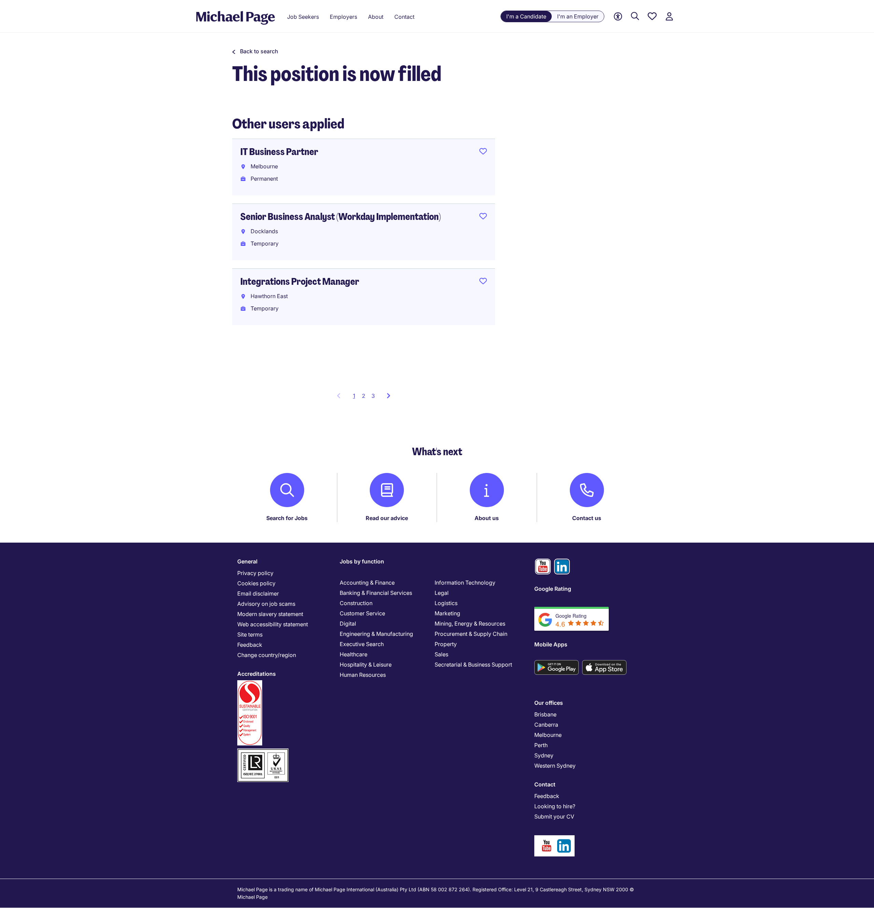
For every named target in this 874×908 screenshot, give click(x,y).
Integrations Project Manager (299, 281)
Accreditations (256, 673)
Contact (544, 784)
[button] (255, 51)
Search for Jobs (287, 518)
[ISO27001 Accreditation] (262, 751)
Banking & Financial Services (376, 592)
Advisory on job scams (266, 603)
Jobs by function (362, 561)
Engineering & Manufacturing (376, 633)
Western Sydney (555, 765)
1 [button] (356, 397)
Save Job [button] (483, 152)
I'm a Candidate (526, 16)
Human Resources (363, 674)
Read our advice (387, 518)
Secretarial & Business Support (473, 664)
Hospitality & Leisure (366, 664)
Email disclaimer (258, 593)
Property (446, 644)
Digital (348, 623)
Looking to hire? (554, 806)
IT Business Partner (279, 151)
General (247, 561)
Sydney (543, 755)
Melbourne (548, 734)
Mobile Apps (550, 644)
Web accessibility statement (272, 624)
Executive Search (362, 644)
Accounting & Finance (367, 582)
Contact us (586, 518)
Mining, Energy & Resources (470, 623)
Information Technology (465, 582)
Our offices (548, 702)
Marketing (447, 613)
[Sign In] (669, 16)
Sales (441, 654)
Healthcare (353, 654)
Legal (442, 592)
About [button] (375, 16)
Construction (356, 603)
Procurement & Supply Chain (471, 633)
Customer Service (362, 613)
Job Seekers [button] (303, 16)
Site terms (250, 634)
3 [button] (373, 395)
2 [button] (363, 395)
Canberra (546, 724)
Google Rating (552, 588)
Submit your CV (554, 816)
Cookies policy (256, 583)
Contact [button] (404, 16)
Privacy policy (255, 573)
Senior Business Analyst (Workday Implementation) (340, 216)
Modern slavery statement (270, 614)
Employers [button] (343, 16)
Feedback (249, 644)
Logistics (446, 603)
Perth (541, 745)
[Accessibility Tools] (617, 16)
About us (487, 518)
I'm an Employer (577, 16)
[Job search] (635, 16)
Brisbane (545, 714)
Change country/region (266, 655)
